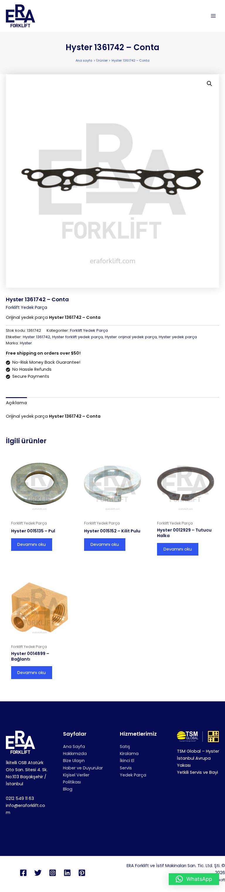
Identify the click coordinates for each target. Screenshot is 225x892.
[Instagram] (52, 872)
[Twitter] (38, 872)
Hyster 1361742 (36, 337)
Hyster (26, 343)
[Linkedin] (67, 872)
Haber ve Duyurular (83, 768)
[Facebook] (23, 872)
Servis (126, 768)
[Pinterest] (82, 872)
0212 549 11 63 (20, 798)
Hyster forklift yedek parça (77, 337)
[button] (209, 83)
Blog (67, 789)
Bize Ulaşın (74, 761)
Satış (125, 746)
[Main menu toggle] (213, 16)
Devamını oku (31, 544)
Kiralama (129, 753)
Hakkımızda (75, 753)
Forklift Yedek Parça (26, 307)
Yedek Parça (133, 775)
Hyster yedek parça (178, 337)
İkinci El (127, 761)
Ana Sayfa (74, 746)
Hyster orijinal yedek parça (131, 337)
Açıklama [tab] (16, 403)
